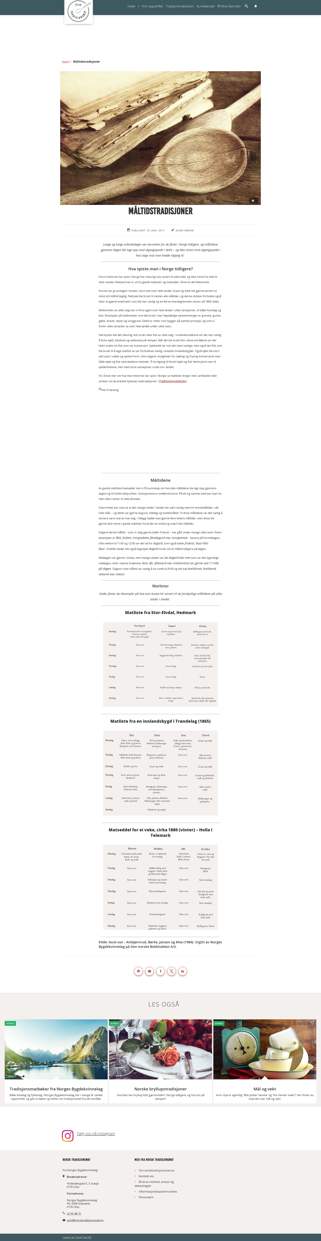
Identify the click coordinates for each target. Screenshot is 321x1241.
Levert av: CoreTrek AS (77, 1237)
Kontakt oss (146, 1176)
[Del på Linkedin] (182, 971)
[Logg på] (255, 6)
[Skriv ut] (138, 971)
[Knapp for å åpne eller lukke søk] (246, 6)
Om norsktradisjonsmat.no (156, 1170)
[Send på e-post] (149, 971)
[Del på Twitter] (171, 971)
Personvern (146, 1197)
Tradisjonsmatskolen (172, 381)
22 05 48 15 (74, 1213)
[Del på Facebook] (160, 971)
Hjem (65, 62)
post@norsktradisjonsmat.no (85, 1220)
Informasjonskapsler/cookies (158, 1191)
